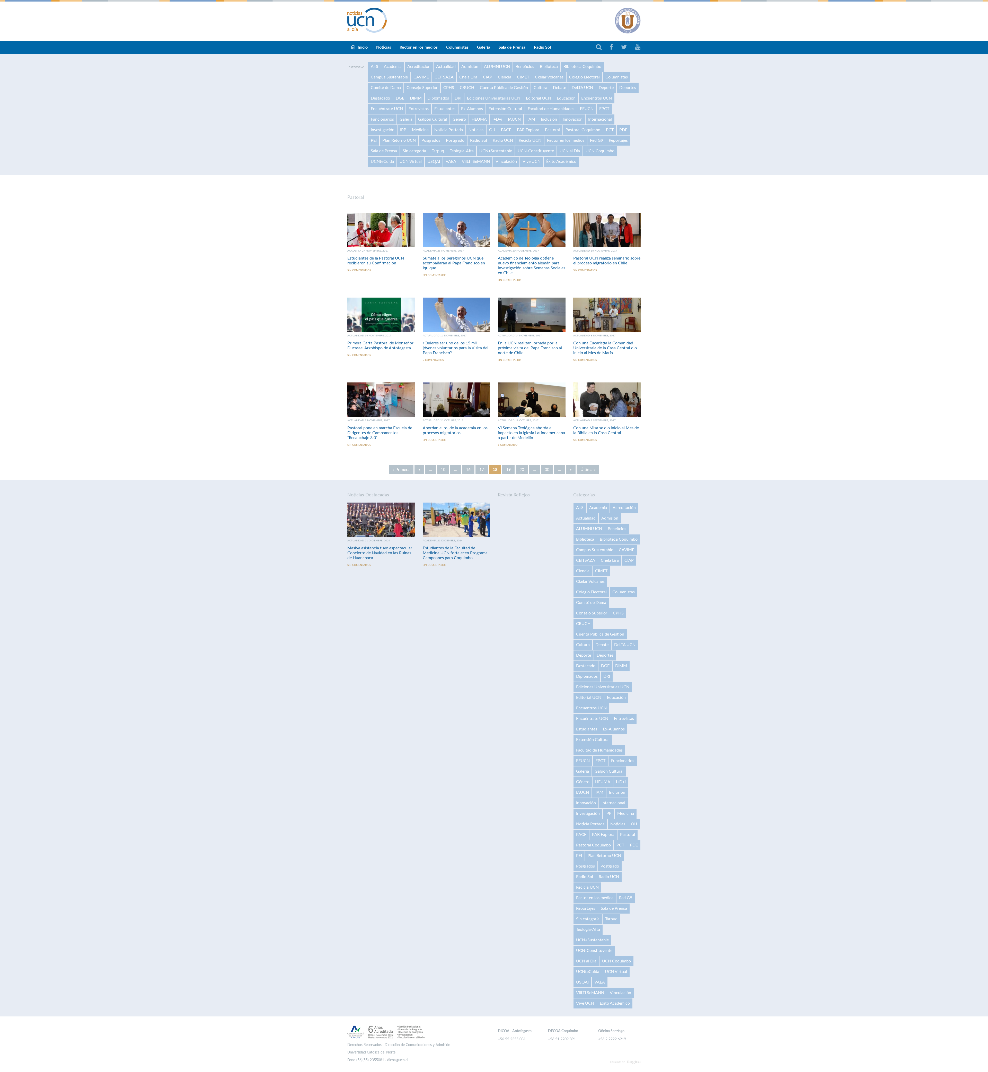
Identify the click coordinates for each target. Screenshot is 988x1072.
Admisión (469, 67)
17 (481, 470)
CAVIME (421, 77)
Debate (559, 88)
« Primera (401, 470)
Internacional (600, 119)
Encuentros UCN (596, 98)
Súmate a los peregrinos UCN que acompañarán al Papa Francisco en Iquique (454, 263)
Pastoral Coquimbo (583, 130)
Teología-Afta (462, 151)
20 (521, 470)
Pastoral (552, 130)
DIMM (416, 98)
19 (508, 470)
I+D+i (497, 119)
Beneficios (525, 67)
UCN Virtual (411, 161)
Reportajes (618, 140)
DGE (400, 98)
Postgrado (455, 140)
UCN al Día (570, 151)
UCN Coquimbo (600, 151)
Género (459, 119)
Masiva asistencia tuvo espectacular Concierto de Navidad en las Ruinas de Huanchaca (379, 553)
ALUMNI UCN (497, 67)
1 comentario (507, 445)
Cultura (540, 88)
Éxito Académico (561, 161)
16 (468, 470)
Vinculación (506, 161)
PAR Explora (528, 130)
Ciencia (504, 77)
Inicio (363, 47)
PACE (506, 130)
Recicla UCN (530, 140)
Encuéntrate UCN (387, 109)
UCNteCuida (382, 161)
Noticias (383, 47)
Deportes (627, 88)
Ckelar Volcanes (549, 77)
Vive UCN (532, 161)
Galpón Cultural (432, 119)
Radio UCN (503, 140)
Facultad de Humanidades (551, 109)
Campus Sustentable (389, 77)
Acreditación (418, 67)
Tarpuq (438, 151)
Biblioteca (549, 67)
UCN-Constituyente (536, 151)
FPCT (604, 109)
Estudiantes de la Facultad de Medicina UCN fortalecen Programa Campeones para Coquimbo (455, 553)
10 (443, 470)
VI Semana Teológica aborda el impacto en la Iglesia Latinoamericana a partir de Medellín (531, 433)
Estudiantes (444, 109)
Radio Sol (542, 47)
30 (547, 470)
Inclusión (549, 119)
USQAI (433, 161)
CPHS (448, 88)
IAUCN (514, 119)
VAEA (451, 161)
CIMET (523, 77)
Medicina (420, 130)
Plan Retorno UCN (399, 140)
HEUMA (479, 119)
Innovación (573, 119)
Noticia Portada (448, 130)
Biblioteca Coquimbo (582, 67)
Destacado (380, 98)
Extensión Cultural (505, 109)
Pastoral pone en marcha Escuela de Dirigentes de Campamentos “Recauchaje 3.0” (379, 433)
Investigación (382, 130)
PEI (374, 140)
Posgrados (430, 140)
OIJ (492, 130)
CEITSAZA (444, 77)
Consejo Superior (422, 88)
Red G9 (596, 140)
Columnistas (457, 47)
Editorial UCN (538, 98)
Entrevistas (419, 109)
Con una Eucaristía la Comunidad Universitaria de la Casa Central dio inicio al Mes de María (605, 348)
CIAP (487, 77)
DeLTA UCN (582, 88)
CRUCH (467, 88)
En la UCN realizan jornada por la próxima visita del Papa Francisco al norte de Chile (530, 348)
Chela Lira (468, 77)
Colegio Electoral (584, 77)
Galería (483, 47)
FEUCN (587, 109)
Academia (393, 67)
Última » (587, 470)
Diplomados (438, 98)
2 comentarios (433, 360)
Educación (566, 98)
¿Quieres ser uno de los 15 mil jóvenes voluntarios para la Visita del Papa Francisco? (455, 348)
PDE (623, 130)
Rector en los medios (419, 47)
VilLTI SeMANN (476, 161)
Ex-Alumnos (472, 109)
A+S (374, 67)
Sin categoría (414, 151)
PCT (610, 130)
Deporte (606, 88)
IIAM (530, 119)
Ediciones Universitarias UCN (493, 98)
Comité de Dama (386, 88)
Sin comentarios (359, 270)
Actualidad (446, 67)
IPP (403, 130)
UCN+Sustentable (495, 151)
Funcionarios (382, 119)
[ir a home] (367, 20)
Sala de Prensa (512, 47)
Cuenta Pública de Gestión (504, 88)
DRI (458, 98)
